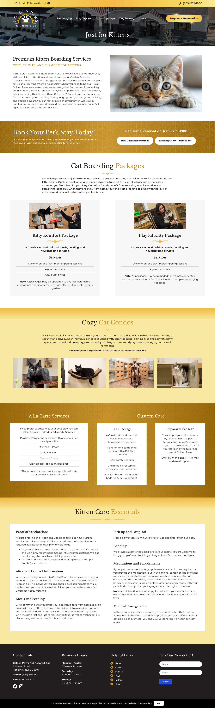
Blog (117, 684)
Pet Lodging (64, 18)
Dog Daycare (84, 18)
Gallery (118, 680)
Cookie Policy (144, 703)
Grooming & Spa (105, 18)
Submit (166, 681)
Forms (118, 667)
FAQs (118, 676)
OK (158, 703)
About (142, 18)
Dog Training (127, 18)
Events (119, 671)
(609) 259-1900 (175, 131)
